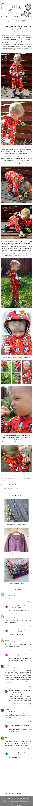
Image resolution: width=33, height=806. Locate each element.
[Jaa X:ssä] (10, 484)
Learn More (14, 805)
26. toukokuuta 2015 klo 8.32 (15, 607)
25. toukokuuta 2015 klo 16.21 (12, 595)
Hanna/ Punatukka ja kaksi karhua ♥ (19, 606)
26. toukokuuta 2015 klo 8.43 (15, 727)
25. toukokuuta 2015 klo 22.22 (12, 711)
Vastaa (29, 601)
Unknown (7, 616)
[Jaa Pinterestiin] (13, 484)
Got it (21, 805)
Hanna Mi (7, 709)
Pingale (7, 666)
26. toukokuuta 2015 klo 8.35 (15, 631)
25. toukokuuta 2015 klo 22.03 (12, 667)
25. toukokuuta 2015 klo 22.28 (12, 739)
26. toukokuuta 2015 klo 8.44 (15, 754)
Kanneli (7, 737)
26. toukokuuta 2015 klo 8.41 (15, 692)
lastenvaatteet (13, 488)
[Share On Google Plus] (16, 484)
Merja (6, 593)
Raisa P (7, 640)
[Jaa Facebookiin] (7, 484)
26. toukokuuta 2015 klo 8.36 (15, 656)
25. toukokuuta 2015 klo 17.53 (12, 618)
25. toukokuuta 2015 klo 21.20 (12, 642)
